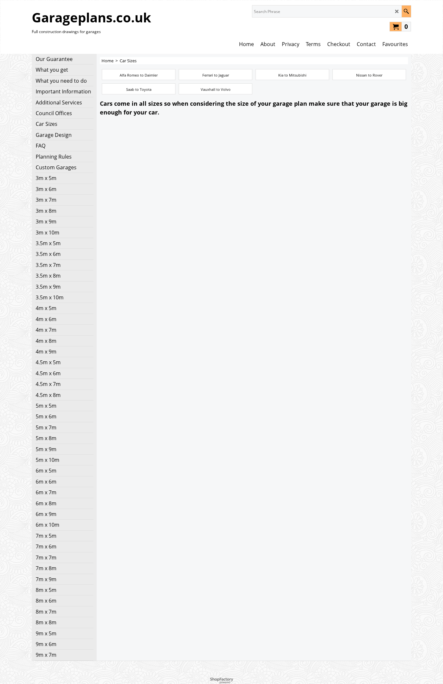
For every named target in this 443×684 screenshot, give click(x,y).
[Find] (406, 11)
